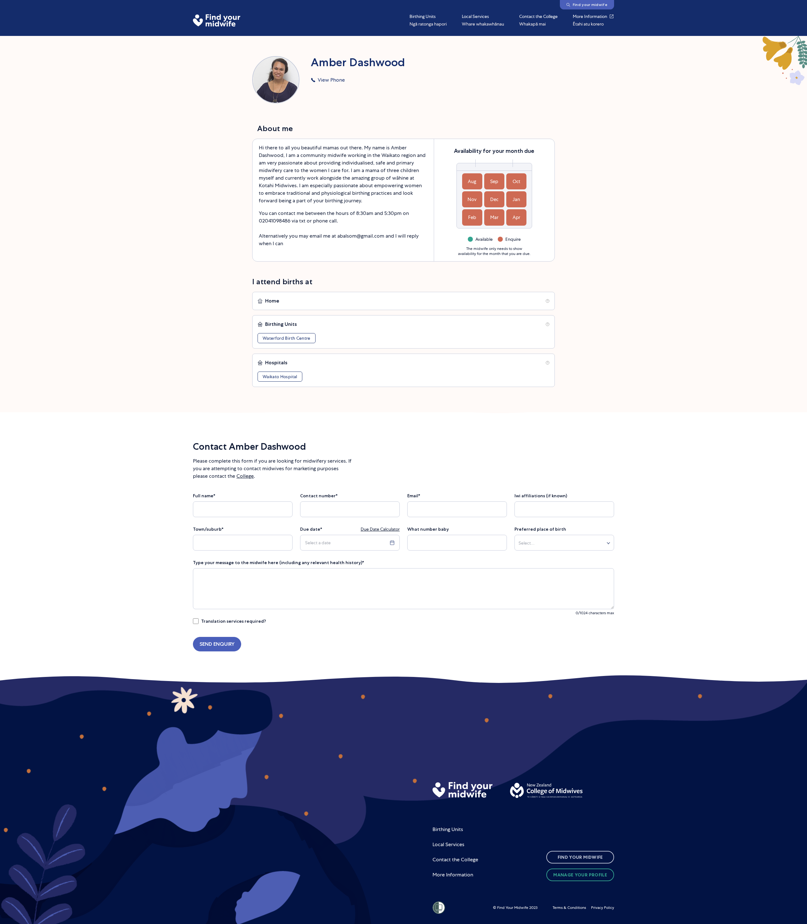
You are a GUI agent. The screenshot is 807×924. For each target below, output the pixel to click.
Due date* (311, 529)
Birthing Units (448, 829)
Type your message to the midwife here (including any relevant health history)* (278, 562)
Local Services (448, 844)
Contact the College (455, 859)
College (245, 476)
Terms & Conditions (569, 907)
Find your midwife (590, 4)
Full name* (204, 496)
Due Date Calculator (380, 529)
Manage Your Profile (580, 875)
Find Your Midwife (580, 857)
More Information (453, 874)
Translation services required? (233, 621)
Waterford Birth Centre (287, 338)
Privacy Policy (602, 907)
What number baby (428, 529)
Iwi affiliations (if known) (540, 496)
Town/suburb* (208, 529)
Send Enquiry (217, 644)
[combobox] (519, 544)
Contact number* (319, 496)
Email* (413, 496)
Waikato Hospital (280, 376)
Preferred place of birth (540, 529)
